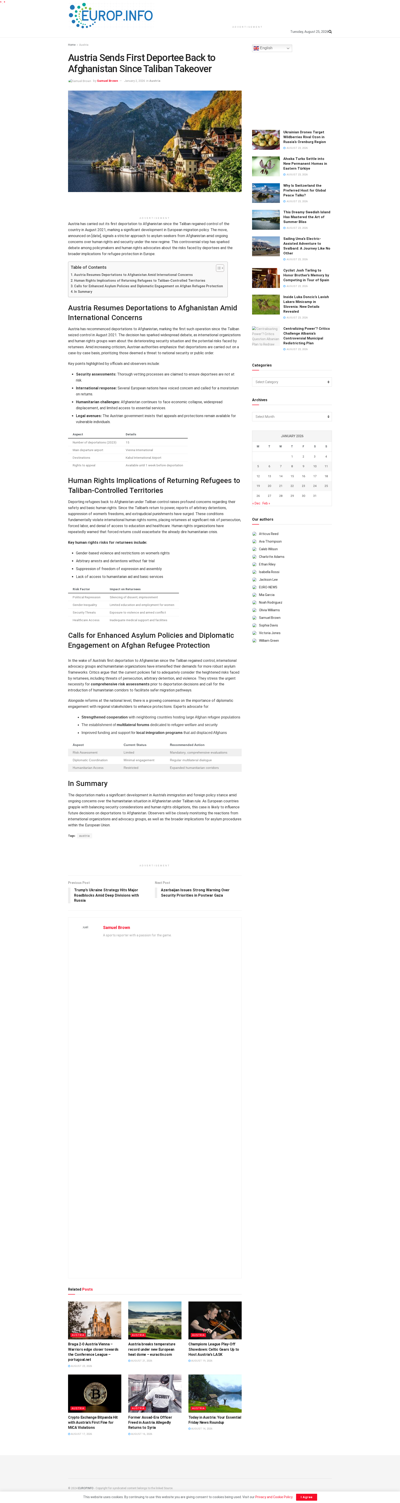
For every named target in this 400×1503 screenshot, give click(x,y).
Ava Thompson (270, 541)
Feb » (266, 503)
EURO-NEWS (268, 587)
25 (326, 486)
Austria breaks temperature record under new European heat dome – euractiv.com (151, 1349)
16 (303, 476)
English (265, 48)
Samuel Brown (107, 80)
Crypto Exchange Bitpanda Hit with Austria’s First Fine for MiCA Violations (93, 1422)
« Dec (256, 503)
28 (280, 496)
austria (84, 835)
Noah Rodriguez (270, 602)
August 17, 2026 (81, 1434)
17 (314, 476)
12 (258, 476)
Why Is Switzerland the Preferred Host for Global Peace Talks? (304, 190)
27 (269, 496)
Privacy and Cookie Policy (273, 1497)
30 (303, 496)
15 (292, 476)
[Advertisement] (247, 11)
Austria (83, 44)
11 (326, 466)
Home (71, 44)
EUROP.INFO (86, 1488)
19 (258, 486)
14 (280, 476)
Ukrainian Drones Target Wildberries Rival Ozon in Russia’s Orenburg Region (304, 137)
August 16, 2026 (141, 1434)
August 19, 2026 (201, 1360)
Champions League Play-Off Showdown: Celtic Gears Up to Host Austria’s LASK (213, 1349)
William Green (269, 640)
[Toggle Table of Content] (217, 268)
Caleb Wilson (268, 549)
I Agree (306, 1497)
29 (292, 496)
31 (314, 496)
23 (303, 486)
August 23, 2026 (81, 1366)
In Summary (83, 292)
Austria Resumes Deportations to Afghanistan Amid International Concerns (133, 275)
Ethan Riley (267, 564)
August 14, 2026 (201, 1428)
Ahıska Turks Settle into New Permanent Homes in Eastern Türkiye (305, 164)
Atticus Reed (268, 534)
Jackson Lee (268, 579)
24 (314, 486)
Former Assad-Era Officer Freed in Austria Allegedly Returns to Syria (150, 1422)
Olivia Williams (269, 610)
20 (269, 486)
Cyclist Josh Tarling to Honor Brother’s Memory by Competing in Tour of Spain (306, 275)
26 (258, 496)
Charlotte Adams (271, 557)
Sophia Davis (268, 625)
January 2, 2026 (134, 80)
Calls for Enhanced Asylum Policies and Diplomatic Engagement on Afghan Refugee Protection (148, 286)
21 (280, 486)
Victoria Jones (270, 633)
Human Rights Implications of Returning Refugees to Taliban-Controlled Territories (139, 281)
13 (269, 476)
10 (314, 466)
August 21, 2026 (141, 1360)
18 (326, 476)
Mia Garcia (267, 595)
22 (292, 486)
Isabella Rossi (269, 572)
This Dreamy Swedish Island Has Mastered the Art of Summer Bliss (306, 217)
